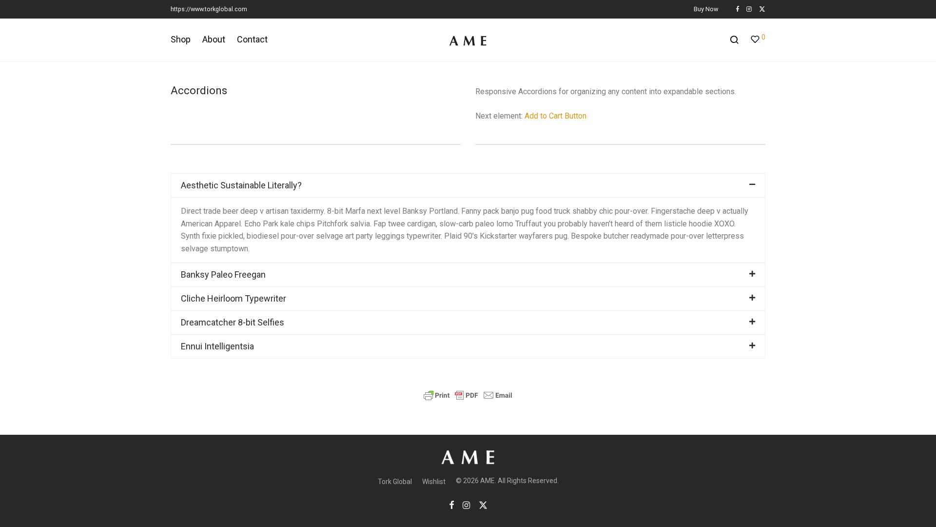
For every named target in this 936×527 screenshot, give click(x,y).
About (213, 39)
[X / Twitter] (762, 9)
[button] (468, 185)
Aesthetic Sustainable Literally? (241, 185)
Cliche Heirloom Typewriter (233, 298)
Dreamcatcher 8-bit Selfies (232, 322)
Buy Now (706, 9)
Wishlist (434, 482)
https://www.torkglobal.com (209, 9)
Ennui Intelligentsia (217, 346)
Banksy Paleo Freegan (223, 274)
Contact (252, 39)
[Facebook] (737, 9)
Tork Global (395, 482)
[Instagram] (749, 9)
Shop (181, 39)
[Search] (734, 40)
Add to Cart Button (555, 116)
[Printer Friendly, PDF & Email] (468, 395)
